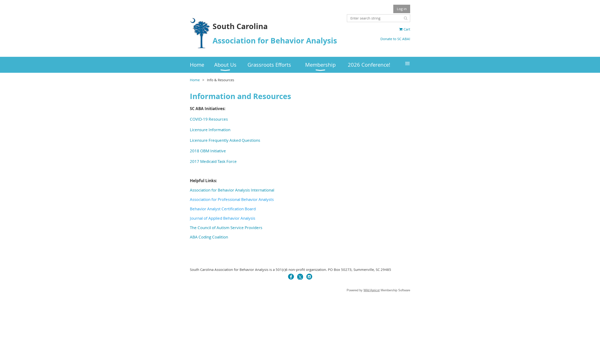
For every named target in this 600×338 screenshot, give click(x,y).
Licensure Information (210, 129)
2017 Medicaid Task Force (213, 161)
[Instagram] (309, 277)
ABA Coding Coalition (209, 237)
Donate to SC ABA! (395, 38)
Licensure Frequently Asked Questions (225, 140)
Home (195, 79)
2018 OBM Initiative (208, 151)
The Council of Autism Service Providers (226, 227)
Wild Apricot (372, 290)
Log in (402, 8)
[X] (300, 277)
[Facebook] (291, 277)
